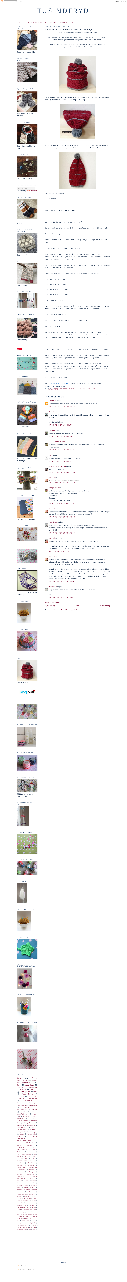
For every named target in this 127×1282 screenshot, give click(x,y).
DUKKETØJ (64, 22)
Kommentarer (26, 1269)
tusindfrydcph (31, 1223)
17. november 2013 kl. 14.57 (62, 436)
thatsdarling (21, 1147)
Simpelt (35, 1156)
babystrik (20, 1096)
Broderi (34, 1114)
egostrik (19, 1180)
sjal (35, 1209)
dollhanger (20, 1172)
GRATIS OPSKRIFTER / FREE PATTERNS (41, 22)
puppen (32, 1205)
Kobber (19, 1156)
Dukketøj (19, 1152)
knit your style (22, 1132)
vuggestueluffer (22, 1229)
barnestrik (32, 1169)
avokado (32, 1160)
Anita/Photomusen (56, 412)
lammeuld (22, 1198)
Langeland (27, 1156)
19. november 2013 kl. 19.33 (62, 533)
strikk (35, 1092)
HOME (20, 22)
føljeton (19, 1185)
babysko (19, 1165)
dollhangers (31, 1172)
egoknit (32, 1178)
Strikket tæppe (22, 1121)
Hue (34, 1154)
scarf (32, 1112)
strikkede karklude (31, 1214)
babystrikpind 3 (21, 1167)
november (20, 1203)
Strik (19, 1085)
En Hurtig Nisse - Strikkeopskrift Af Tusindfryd (69, 29)
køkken (26, 1196)
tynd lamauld (22, 1149)
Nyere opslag (50, 606)
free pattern (21, 1127)
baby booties (29, 1123)
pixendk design (31, 1203)
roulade (23, 1112)
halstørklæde (21, 1129)
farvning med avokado (24, 1183)
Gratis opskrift (25, 1092)
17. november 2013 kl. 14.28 (62, 407)
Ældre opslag (105, 606)
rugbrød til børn (27, 1209)
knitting (23, 1089)
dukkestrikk (31, 1125)
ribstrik (19, 1209)
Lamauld (26, 1116)
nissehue (56, 388)
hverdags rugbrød (29, 1187)
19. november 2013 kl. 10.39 (62, 483)
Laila (50, 455)
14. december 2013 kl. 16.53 (61, 597)
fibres (34, 1183)
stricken (28, 1212)
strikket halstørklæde (25, 1143)
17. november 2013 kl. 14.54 (62, 425)
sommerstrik (31, 1134)
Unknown (53, 401)
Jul (20, 1116)
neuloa (34, 1200)
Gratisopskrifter (27, 1094)
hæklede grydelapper (23, 1189)
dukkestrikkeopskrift (23, 1176)
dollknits (19, 1174)
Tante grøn (23, 1158)
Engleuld (22, 1098)
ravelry (34, 1207)
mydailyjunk (33, 1132)
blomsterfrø (33, 1096)
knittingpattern (22, 1109)
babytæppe (22, 1169)
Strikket (92, 388)
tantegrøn (20, 1223)
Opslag (23, 1266)
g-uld (26, 1185)
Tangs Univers (54, 488)
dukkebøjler (30, 1174)
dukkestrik (20, 1125)
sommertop (20, 1212)
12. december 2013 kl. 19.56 (61, 581)
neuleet (21, 1134)
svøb (33, 1220)
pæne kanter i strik (23, 1207)
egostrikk (26, 1180)
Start (77, 606)
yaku (29, 1229)
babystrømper (33, 1167)
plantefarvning (21, 1205)
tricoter (31, 1147)
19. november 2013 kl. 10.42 (62, 503)
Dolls (33, 1149)
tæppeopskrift (21, 1225)
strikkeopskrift (82, 388)
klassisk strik (32, 1194)
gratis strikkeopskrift (27, 1081)
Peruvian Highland (67, 388)
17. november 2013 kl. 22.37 (62, 472)
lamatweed (33, 1196)
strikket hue (27, 1218)
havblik (32, 1129)
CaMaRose (33, 1089)
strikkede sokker (24, 1216)
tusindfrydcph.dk (52, 389)
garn (32, 1127)
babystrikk (31, 1165)
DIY (73, 22)
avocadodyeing (22, 1160)
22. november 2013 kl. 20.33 (62, 551)
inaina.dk (52, 478)
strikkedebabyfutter (24, 1141)
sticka (19, 1136)
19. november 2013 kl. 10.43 (62, 517)
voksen (33, 1227)
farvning (33, 1180)
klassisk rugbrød (22, 1194)
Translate (33, 191)
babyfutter (20, 1163)
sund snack (25, 1220)
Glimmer (31, 1152)
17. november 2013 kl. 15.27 (62, 461)
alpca (33, 1158)
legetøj (29, 1198)
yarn (34, 1229)
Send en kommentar (52, 602)
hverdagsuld (33, 1105)
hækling (27, 1107)
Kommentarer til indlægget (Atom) (67, 610)
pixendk (20, 1087)
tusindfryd (53, 522)
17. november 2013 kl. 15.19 (61, 450)
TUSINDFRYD (63, 10)
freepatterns (21, 1103)
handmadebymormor (57, 441)
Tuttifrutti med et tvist (57, 466)
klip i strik (19, 1196)
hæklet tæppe (31, 1192)
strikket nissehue (24, 1145)
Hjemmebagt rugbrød (24, 1154)
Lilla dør (52, 430)
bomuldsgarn (27, 1101)
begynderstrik (32, 1098)
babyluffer (31, 1163)
